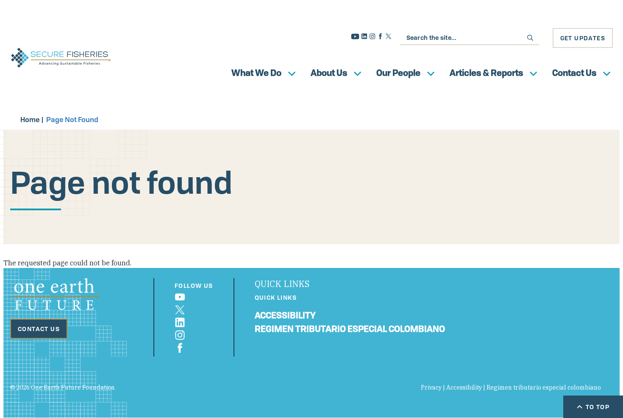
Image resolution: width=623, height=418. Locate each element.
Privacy (431, 387)
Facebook (380, 36)
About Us (329, 72)
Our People (398, 72)
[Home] (61, 57)
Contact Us (574, 72)
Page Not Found (72, 119)
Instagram (372, 36)
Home (30, 119)
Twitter (388, 36)
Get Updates (582, 38)
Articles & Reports (486, 72)
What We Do (256, 72)
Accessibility (285, 315)
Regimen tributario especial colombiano (350, 328)
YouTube (355, 36)
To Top (597, 407)
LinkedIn (364, 36)
